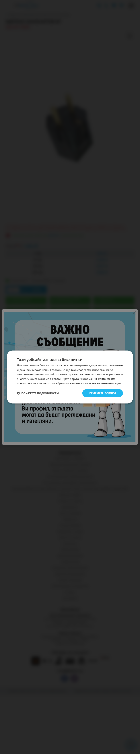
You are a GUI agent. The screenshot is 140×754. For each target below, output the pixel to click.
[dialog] (70, 377)
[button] (38, 393)
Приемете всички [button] (102, 393)
